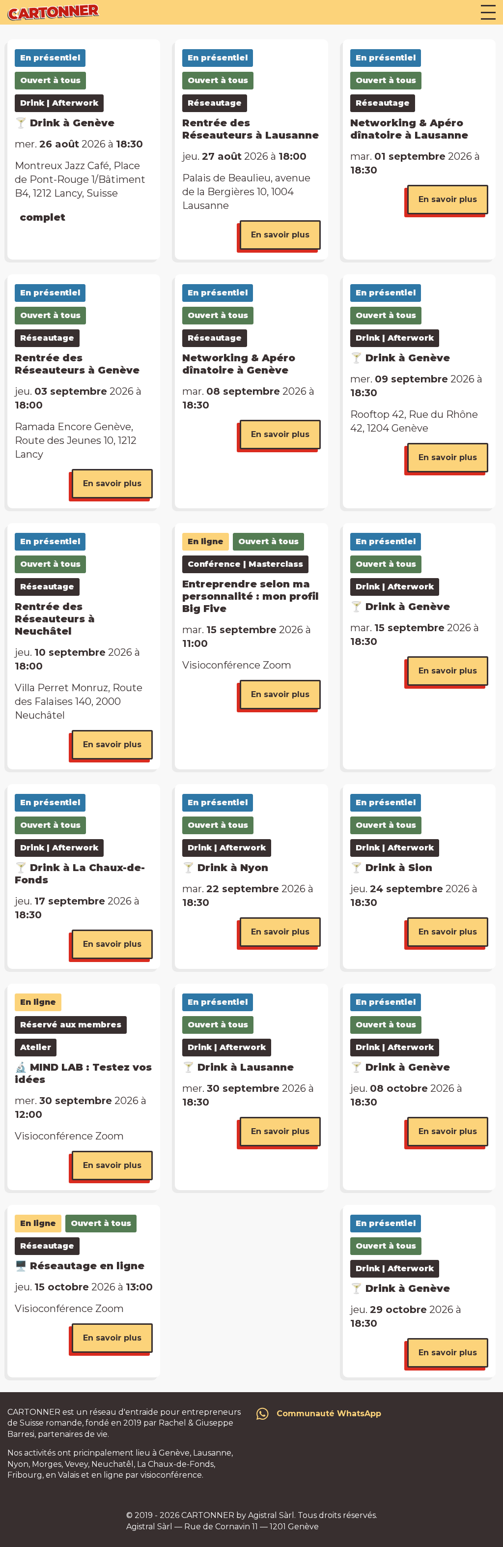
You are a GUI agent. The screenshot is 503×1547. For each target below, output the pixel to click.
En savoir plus (280, 234)
